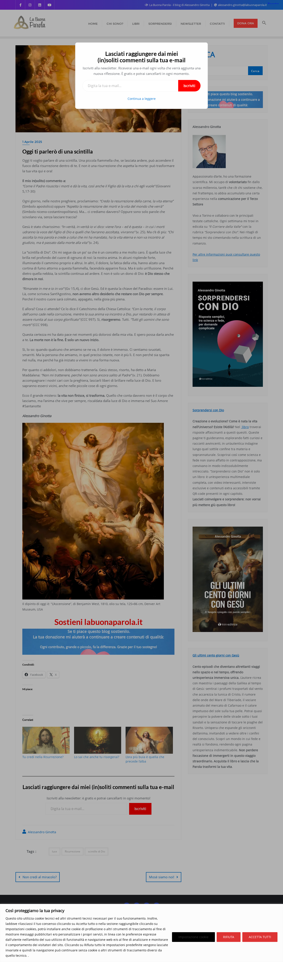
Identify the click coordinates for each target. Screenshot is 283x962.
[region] (141, 933)
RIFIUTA (228, 937)
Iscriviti (189, 85)
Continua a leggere (142, 99)
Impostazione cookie (193, 937)
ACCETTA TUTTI (260, 937)
